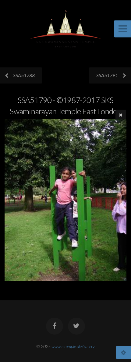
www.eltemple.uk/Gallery (73, 346)
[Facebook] (54, 326)
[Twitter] (76, 326)
